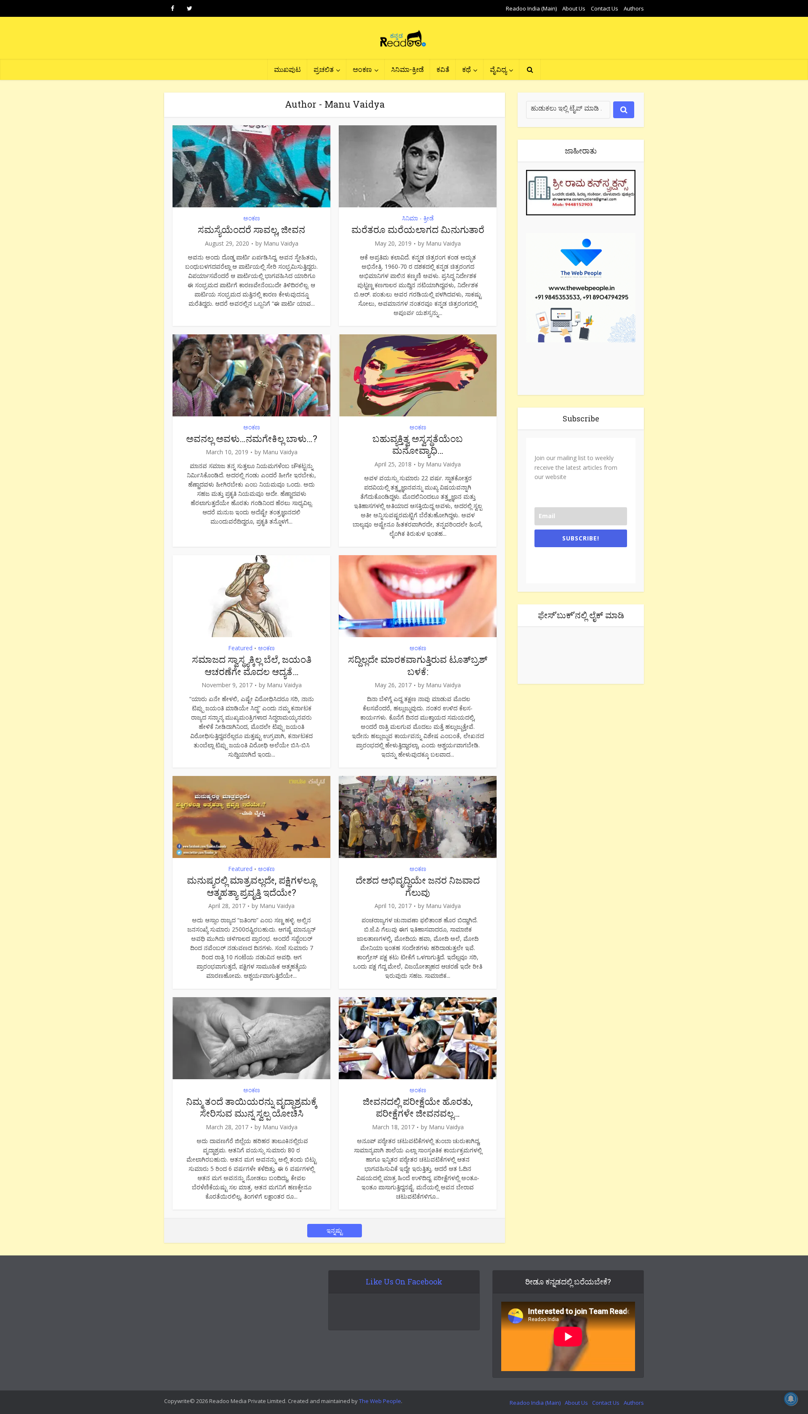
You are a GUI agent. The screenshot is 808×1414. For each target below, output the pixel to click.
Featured (240, 648)
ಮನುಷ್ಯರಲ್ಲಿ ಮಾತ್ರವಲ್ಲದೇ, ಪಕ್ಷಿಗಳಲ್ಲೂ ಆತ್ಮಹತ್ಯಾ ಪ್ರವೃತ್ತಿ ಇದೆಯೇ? (251, 886)
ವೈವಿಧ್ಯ (498, 69)
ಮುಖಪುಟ (287, 69)
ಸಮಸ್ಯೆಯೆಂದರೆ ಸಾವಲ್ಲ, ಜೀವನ (251, 229)
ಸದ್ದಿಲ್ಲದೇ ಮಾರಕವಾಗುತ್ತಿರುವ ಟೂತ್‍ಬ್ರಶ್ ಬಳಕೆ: (417, 665)
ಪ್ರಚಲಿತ (324, 69)
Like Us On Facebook (404, 1281)
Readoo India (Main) (531, 8)
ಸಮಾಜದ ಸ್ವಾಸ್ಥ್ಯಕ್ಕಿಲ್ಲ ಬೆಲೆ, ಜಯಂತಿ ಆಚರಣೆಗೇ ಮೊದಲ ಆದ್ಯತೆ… (251, 665)
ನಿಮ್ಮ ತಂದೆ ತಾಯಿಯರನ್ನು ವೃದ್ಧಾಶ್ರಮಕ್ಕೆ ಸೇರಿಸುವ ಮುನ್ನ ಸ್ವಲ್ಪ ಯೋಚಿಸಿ (251, 1107)
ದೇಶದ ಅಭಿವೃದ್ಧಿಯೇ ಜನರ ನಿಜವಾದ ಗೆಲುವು (418, 886)
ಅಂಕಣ (362, 69)
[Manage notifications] (790, 1399)
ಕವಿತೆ (442, 69)
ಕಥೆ (466, 69)
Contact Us (604, 8)
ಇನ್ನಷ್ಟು (335, 1230)
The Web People (380, 1401)
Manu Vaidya (280, 243)
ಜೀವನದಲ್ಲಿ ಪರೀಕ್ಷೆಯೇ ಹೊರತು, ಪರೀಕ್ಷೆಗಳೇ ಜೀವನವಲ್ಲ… (418, 1107)
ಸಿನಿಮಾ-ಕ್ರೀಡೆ (407, 69)
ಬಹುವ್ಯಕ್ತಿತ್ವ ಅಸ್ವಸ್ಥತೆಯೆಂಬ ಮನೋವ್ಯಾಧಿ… (417, 444)
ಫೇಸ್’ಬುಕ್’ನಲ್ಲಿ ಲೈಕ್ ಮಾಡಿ (581, 614)
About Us (573, 8)
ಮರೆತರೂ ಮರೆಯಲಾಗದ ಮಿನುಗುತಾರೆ (417, 229)
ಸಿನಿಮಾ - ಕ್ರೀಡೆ (418, 218)
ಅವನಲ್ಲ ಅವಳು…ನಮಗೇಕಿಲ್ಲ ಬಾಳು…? (251, 438)
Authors (634, 8)
